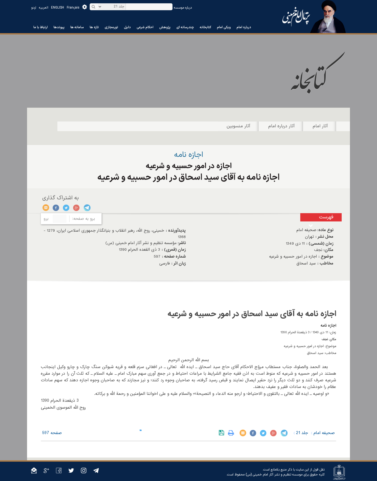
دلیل (127, 27)
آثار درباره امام (281, 126)
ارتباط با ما (40, 27)
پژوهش (165, 27)
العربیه (43, 7)
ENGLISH (57, 7)
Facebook (56, 208)
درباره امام (244, 27)
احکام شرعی (145, 27)
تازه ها (94, 27)
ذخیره (222, 433)
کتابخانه (205, 27)
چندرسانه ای (185, 27)
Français (73, 7)
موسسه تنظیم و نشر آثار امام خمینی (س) (274, 474)
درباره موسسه (183, 7)
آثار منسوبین (238, 126)
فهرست (326, 217)
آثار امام (320, 126)
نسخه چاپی (232, 433)
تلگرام (87, 208)
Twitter (66, 208)
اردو (33, 7)
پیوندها (59, 27)
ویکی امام (224, 27)
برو (46, 218)
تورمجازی (111, 27)
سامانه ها (77, 27)
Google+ (76, 208)
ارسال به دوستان (46, 208)
